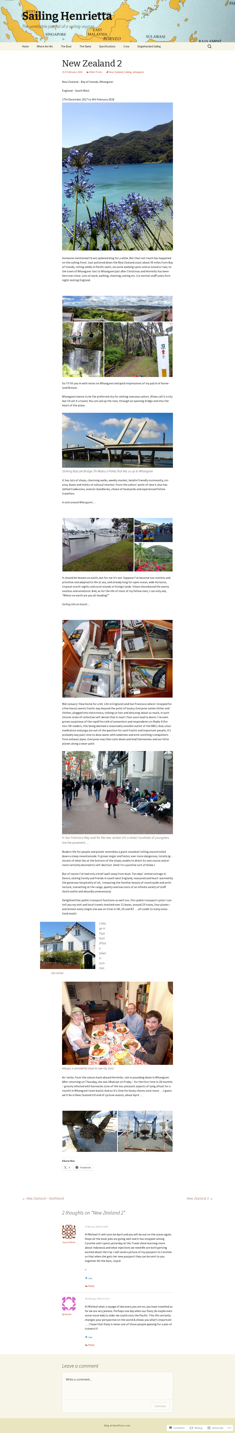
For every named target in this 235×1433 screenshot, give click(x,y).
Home (25, 46)
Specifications (107, 46)
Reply (91, 1286)
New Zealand (116, 72)
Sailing (127, 72)
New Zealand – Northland (43, 1198)
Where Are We (45, 46)
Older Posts (95, 72)
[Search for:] (210, 46)
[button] (117, 308)
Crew (126, 46)
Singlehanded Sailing (149, 46)
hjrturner (67, 1314)
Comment (160, 1406)
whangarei (138, 72)
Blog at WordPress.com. (117, 1425)
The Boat (66, 46)
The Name (85, 46)
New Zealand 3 (200, 1198)
